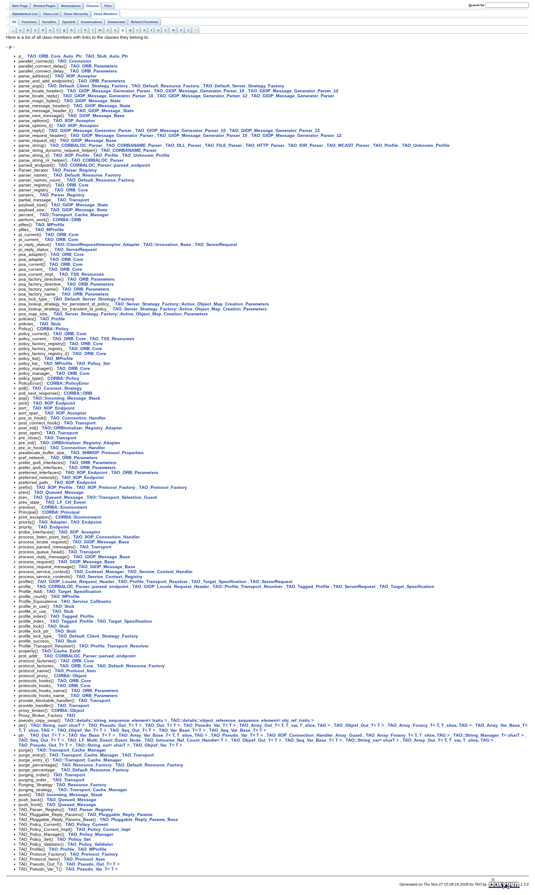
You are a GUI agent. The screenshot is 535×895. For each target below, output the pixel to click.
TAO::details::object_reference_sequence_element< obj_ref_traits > (242, 720)
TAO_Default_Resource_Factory (165, 85)
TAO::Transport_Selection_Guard (122, 497)
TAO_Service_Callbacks (86, 601)
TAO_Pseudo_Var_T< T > (210, 725)
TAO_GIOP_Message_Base (96, 115)
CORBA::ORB (67, 219)
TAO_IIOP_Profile (71, 155)
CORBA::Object (70, 675)
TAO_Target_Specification (218, 581)
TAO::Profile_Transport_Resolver (153, 581)
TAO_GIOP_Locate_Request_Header (75, 581)
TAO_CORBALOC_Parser (76, 145)
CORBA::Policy (53, 328)
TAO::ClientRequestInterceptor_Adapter (97, 244)
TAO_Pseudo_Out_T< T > (114, 725)
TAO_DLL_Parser (183, 145)
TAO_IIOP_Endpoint (54, 403)
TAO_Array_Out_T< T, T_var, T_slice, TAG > (284, 725)
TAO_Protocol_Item (75, 670)
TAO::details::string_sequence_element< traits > (115, 720)
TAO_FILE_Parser (223, 145)
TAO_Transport (73, 199)
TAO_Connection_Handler (78, 417)
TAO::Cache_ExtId (61, 650)
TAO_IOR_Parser (305, 145)
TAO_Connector (74, 61)
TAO (70, 715)
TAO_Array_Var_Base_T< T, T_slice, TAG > (163, 735)
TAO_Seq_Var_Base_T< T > (237, 730)
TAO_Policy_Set (93, 363)
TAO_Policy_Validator (90, 844)
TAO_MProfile (50, 224)
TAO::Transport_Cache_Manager (74, 214)
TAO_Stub (50, 323)
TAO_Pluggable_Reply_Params (120, 814)
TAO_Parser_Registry (74, 170)
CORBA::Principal (61, 512)
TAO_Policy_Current (86, 824)
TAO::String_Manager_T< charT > (488, 735)
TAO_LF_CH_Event (66, 502)
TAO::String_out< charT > (58, 725)
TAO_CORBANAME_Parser (134, 145)
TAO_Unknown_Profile (426, 145)
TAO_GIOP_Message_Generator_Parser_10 (199, 90)
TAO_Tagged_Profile (307, 586)
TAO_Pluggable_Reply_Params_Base (139, 819)
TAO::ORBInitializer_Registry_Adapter (82, 427)
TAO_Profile (385, 145)
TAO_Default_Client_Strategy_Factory (88, 85)
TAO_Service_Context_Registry (109, 576)
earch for (477, 5)
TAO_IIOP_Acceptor (76, 75)
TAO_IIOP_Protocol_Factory (105, 487)
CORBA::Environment (64, 507)
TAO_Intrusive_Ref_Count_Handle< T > (186, 740)
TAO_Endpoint (86, 522)
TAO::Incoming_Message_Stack (66, 398)
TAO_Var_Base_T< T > (182, 730)
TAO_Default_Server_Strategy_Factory (243, 85)
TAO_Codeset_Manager (99, 571)
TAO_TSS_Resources (81, 274)
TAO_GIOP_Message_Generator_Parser (108, 90)
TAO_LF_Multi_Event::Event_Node (104, 740)
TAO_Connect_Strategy (57, 388)
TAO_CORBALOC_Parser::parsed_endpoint (104, 165)
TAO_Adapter (53, 522)
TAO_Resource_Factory (87, 764)
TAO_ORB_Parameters (94, 66)
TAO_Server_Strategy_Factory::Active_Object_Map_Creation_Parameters (192, 303)
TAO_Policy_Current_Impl (103, 829)
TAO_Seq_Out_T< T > (132, 730)
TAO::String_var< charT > (372, 740)
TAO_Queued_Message (59, 492)
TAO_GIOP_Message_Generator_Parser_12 (293, 90)
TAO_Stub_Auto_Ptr (106, 56)
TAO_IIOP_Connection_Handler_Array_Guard (314, 735)
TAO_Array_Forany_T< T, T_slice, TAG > (430, 725)
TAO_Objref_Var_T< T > (81, 730)
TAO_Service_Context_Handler (160, 571)
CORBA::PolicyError (68, 383)
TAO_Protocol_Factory (163, 487)
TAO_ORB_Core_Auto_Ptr (54, 56)
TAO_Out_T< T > (162, 725)
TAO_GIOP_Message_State (92, 100)
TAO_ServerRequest (216, 244)
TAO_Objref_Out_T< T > (359, 725)
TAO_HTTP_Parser (265, 145)
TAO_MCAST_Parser (348, 145)
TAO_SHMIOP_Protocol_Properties (107, 452)
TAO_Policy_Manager (90, 834)
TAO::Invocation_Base (167, 244)
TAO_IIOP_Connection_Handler (106, 536)
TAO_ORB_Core (72, 184)
